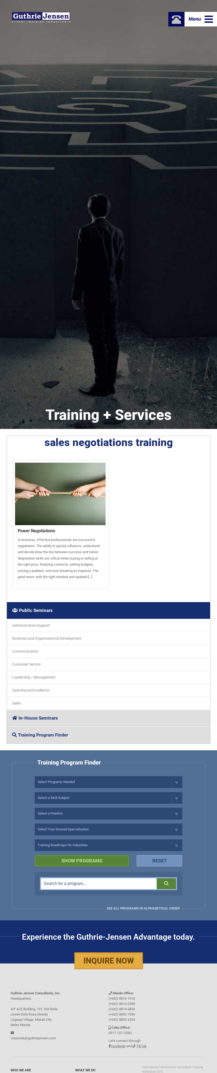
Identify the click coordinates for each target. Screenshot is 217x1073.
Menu (195, 19)
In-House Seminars (38, 718)
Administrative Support (31, 625)
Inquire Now (108, 960)
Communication (25, 651)
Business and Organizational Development (47, 638)
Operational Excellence (30, 690)
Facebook (118, 1043)
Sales (16, 703)
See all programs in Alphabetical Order (143, 908)
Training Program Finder (43, 735)
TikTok (141, 1043)
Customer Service (26, 664)
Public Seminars (36, 610)
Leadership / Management (34, 677)
